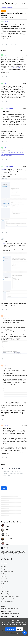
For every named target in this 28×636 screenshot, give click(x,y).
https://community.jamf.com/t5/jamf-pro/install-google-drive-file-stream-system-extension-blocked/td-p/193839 (13, 154)
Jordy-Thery (9, 538)
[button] (3, 3)
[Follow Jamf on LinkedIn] (5, 559)
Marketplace (4, 576)
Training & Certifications (7, 569)
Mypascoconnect (15, 67)
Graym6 (6, 55)
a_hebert (6, 316)
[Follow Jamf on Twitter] (2, 559)
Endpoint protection (6, 611)
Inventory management (7, 601)
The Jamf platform (5, 591)
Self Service (4, 606)
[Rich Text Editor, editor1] (14, 478)
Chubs (7, 529)
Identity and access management (9, 608)
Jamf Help (3, 566)
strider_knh (6, 365)
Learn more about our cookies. (17, 625)
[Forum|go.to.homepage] (8, 3)
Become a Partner (5, 579)
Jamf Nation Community (7, 571)
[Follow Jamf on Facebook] (14, 559)
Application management (7, 598)
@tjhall (3, 169)
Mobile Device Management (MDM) (10, 596)
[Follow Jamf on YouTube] (8, 559)
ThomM (7, 533)
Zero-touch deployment (7, 593)
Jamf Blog (3, 574)
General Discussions (7, 7)
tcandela (6, 21)
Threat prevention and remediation (10, 613)
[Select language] (16, 3)
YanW (5, 239)
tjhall (5, 83)
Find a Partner (4, 581)
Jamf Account (4, 584)
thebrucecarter (9, 542)
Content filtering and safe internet (9, 616)
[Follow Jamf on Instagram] (11, 559)
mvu (7, 524)
